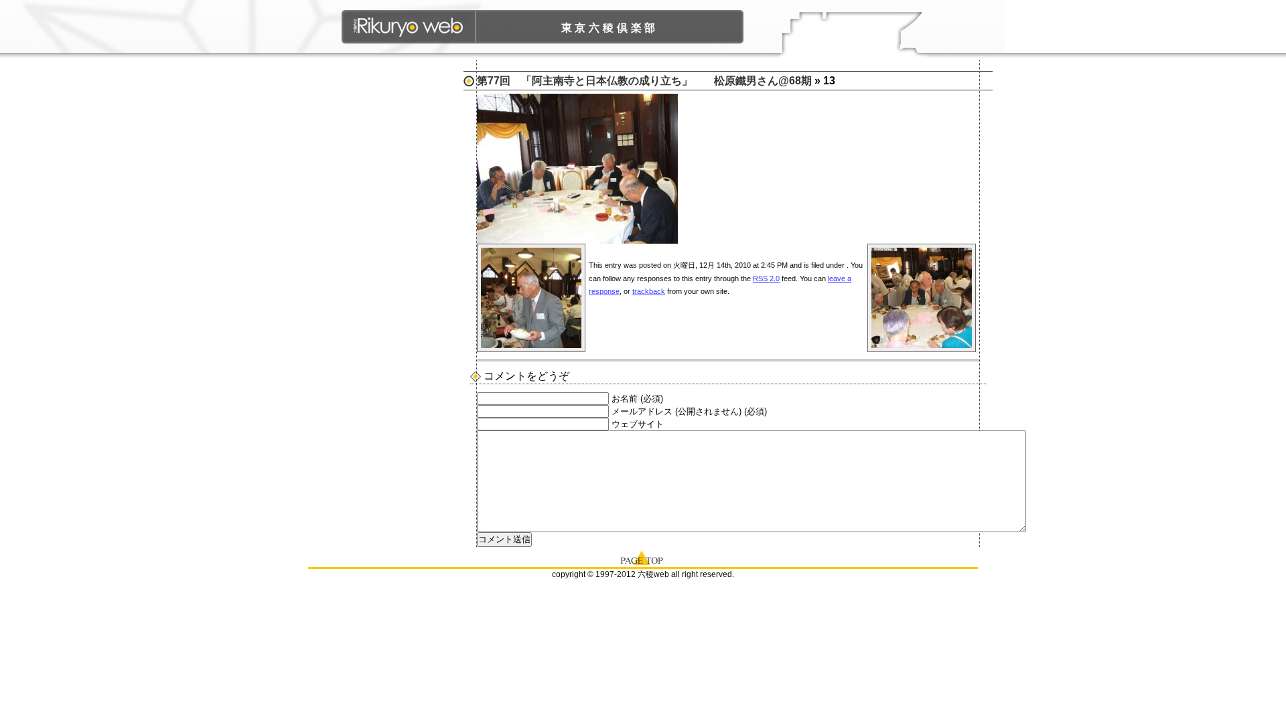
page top (643, 557)
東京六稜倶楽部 (610, 27)
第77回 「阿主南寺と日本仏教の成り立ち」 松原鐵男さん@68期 (644, 80)
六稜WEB (409, 27)
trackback (648, 291)
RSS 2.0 (766, 278)
